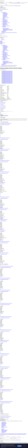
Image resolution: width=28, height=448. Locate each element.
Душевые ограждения (4, 423)
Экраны (4, 18)
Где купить (1, 101)
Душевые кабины (5, 13)
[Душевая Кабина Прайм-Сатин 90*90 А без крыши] (14, 389)
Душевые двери (5, 48)
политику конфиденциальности (17, 5)
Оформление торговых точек (6, 25)
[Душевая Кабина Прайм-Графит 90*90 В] (14, 277)
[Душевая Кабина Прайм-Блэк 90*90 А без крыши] (14, 401)
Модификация (3, 111)
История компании (5, 19)
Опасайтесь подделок (5, 61)
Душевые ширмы (5, 14)
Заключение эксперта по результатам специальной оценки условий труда (17, 434)
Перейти (1, 41)
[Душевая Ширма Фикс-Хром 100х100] (14, 136)
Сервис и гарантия (4, 26)
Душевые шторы (5, 15)
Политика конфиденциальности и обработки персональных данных (8, 433)
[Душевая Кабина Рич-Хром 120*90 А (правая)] (14, 315)
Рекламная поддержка (4, 56)
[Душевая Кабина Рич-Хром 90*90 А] (14, 352)
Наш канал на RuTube (6, 417)
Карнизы (3, 426)
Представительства (4, 31)
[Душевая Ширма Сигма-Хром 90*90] (14, 241)
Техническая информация (5, 21)
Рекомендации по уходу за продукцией (7, 29)
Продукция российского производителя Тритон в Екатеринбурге (9, 32)
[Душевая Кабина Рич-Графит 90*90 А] (14, 365)
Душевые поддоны (5, 16)
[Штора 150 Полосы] (14, 182)
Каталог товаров (3, 12)
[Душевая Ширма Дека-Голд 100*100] (14, 171)
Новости (3, 429)
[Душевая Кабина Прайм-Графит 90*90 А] (14, 289)
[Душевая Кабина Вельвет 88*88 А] (14, 340)
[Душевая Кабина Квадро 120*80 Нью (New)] (14, 377)
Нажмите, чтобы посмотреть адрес (4, 115)
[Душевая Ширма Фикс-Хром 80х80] (14, 195)
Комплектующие (5, 23)
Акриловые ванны (5, 45)
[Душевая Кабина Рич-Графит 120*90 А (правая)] (14, 302)
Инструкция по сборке (3, 102)
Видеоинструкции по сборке (6, 22)
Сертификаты (4, 30)
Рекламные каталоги (5, 24)
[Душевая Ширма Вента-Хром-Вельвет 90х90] (14, 123)
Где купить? (3, 64)
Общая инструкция (2, 103)
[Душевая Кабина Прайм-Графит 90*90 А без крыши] (14, 265)
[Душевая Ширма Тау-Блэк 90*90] (14, 252)
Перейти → (1, 10)
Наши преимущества (5, 53)
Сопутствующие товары (6, 17)
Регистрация (3, 39)
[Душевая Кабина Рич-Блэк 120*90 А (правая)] (14, 328)
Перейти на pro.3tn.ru (2, 42)
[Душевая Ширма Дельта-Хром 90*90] (14, 160)
